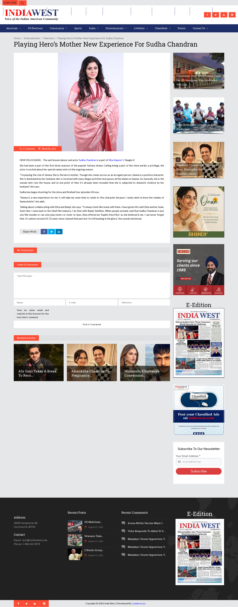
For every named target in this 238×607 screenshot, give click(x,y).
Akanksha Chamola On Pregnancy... (90, 373)
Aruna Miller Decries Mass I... (146, 523)
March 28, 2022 (48, 148)
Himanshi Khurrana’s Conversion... (142, 373)
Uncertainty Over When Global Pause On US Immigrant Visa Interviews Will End (198, 80)
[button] (198, 70)
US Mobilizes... (93, 522)
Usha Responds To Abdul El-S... (146, 531)
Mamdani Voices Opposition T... (147, 539)
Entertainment (32, 38)
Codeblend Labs (139, 603)
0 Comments (29, 148)
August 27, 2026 (95, 527)
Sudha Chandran (87, 160)
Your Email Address (188, 456)
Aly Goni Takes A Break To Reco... (37, 373)
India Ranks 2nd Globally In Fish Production (196, 127)
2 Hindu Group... (94, 550)
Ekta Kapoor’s (116, 160)
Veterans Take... (93, 536)
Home (17, 38)
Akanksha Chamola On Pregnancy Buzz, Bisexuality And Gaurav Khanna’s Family (196, 169)
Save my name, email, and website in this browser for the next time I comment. (33, 314)
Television (48, 38)
